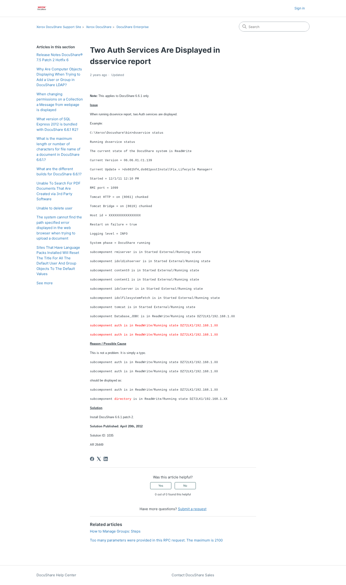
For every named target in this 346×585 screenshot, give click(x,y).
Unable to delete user (54, 208)
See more (44, 283)
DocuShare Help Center (56, 575)
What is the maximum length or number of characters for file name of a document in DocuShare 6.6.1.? (58, 149)
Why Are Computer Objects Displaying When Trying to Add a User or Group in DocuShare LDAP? (59, 77)
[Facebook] (92, 459)
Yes (160, 485)
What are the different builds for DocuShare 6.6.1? (59, 171)
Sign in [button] (299, 8)
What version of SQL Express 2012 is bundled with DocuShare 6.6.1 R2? (57, 124)
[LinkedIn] (106, 459)
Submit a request (192, 509)
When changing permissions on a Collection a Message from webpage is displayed (59, 102)
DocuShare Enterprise (133, 27)
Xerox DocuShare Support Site (58, 27)
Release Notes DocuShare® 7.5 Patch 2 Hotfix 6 (59, 57)
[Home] (42, 8)
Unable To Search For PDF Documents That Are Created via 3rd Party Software (58, 191)
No (185, 485)
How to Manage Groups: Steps (115, 531)
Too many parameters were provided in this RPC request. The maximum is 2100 (156, 540)
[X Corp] (99, 459)
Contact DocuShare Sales (193, 575)
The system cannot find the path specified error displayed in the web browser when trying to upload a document (59, 227)
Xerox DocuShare (99, 27)
